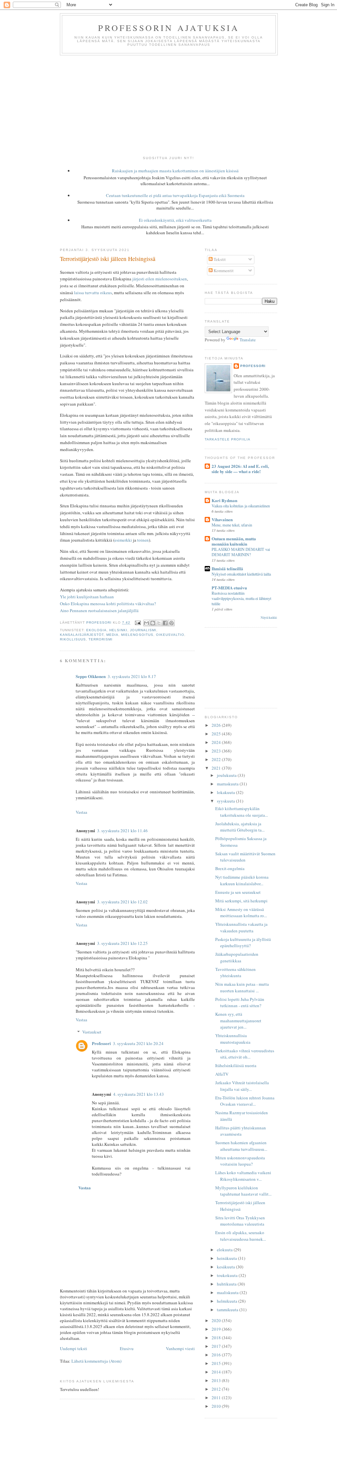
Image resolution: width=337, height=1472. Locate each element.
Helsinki (118, 630)
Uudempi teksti (73, 1348)
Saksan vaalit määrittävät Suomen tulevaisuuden (245, 857)
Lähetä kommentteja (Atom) (96, 1361)
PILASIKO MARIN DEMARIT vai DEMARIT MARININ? (241, 552)
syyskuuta (226, 801)
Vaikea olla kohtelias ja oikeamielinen (241, 505)
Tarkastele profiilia (227, 439)
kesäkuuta (226, 1267)
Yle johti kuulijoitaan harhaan (87, 597)
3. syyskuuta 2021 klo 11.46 (122, 831)
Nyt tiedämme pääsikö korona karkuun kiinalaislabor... (242, 880)
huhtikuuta (227, 1284)
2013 (217, 1380)
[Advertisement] (168, 105)
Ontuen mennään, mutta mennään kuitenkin (234, 541)
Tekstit (219, 259)
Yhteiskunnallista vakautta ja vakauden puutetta (241, 927)
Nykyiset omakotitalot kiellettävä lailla (241, 574)
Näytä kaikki (269, 617)
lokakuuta (226, 792)
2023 (217, 751)
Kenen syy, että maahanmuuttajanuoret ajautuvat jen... (238, 1020)
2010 (217, 1406)
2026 (217, 725)
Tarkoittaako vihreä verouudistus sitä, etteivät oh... (244, 1054)
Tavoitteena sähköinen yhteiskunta (235, 972)
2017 (217, 1346)
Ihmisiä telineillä (227, 568)
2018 (217, 1338)
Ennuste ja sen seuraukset (238, 892)
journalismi (143, 630)
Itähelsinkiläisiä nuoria (235, 1065)
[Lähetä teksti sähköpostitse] (137, 623)
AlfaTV (221, 1074)
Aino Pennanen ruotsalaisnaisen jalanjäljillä (99, 610)
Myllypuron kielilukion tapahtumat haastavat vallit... (243, 1191)
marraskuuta (228, 784)
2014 (217, 1372)
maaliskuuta (228, 1292)
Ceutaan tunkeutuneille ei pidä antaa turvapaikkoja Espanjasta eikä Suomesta (175, 195)
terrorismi (101, 639)
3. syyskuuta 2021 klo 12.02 (122, 902)
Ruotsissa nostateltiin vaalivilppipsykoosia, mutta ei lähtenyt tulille (241, 598)
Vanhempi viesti (180, 1348)
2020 (217, 1320)
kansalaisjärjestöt (82, 635)
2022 (217, 759)
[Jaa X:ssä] (159, 623)
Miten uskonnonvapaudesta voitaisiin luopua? (240, 1161)
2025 (217, 734)
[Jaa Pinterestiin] (171, 623)
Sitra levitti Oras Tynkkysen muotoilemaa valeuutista (240, 1221)
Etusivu (127, 1348)
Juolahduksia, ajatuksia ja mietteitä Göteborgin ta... (240, 827)
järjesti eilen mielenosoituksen (159, 279)
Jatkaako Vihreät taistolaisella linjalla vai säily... (242, 1086)
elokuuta (225, 1250)
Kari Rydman (224, 500)
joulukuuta (227, 775)
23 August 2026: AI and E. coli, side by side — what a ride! (240, 468)
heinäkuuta (227, 1258)
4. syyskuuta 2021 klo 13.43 (138, 1094)
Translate (248, 340)
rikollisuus (73, 639)
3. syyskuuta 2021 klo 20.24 (138, 1043)
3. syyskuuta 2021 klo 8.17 (132, 676)
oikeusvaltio (170, 635)
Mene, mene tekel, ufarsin (232, 524)
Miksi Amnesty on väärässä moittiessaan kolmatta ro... (241, 912)
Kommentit (223, 270)
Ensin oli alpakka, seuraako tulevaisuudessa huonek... (240, 1236)
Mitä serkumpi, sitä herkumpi (241, 901)
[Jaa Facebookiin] (165, 623)
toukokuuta (228, 1275)
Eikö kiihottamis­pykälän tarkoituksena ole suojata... (241, 812)
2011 (217, 1398)
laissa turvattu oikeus (93, 293)
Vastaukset (91, 1032)
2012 (217, 1389)
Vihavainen (222, 519)
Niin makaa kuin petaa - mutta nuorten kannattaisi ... (242, 987)
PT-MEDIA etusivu (229, 587)
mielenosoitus (137, 635)
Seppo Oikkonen (91, 676)
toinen (143, 540)
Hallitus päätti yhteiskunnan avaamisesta (240, 1131)
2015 (217, 1363)
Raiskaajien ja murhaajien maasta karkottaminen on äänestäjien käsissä (175, 171)
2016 (217, 1355)
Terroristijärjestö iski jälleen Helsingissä (240, 1206)
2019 (217, 1329)
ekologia (96, 630)
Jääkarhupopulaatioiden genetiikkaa (236, 957)
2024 (217, 742)
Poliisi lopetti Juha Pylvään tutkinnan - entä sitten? (239, 1002)
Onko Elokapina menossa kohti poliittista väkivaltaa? (108, 604)
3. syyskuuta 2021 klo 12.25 (122, 943)
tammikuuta (228, 1310)
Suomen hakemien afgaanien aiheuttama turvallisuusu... (241, 1146)
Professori (101, 1043)
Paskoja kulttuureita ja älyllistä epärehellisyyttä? (243, 942)
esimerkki (123, 540)
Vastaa (81, 812)
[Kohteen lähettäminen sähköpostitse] (146, 623)
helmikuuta (227, 1301)
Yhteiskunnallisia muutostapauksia (232, 1039)
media (112, 635)
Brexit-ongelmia (230, 868)
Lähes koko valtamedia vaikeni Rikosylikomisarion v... (243, 1176)
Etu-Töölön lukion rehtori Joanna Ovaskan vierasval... (244, 1101)
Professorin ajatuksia (168, 27)
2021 (217, 768)
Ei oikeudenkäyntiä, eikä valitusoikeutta (175, 220)
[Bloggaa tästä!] (152, 623)
